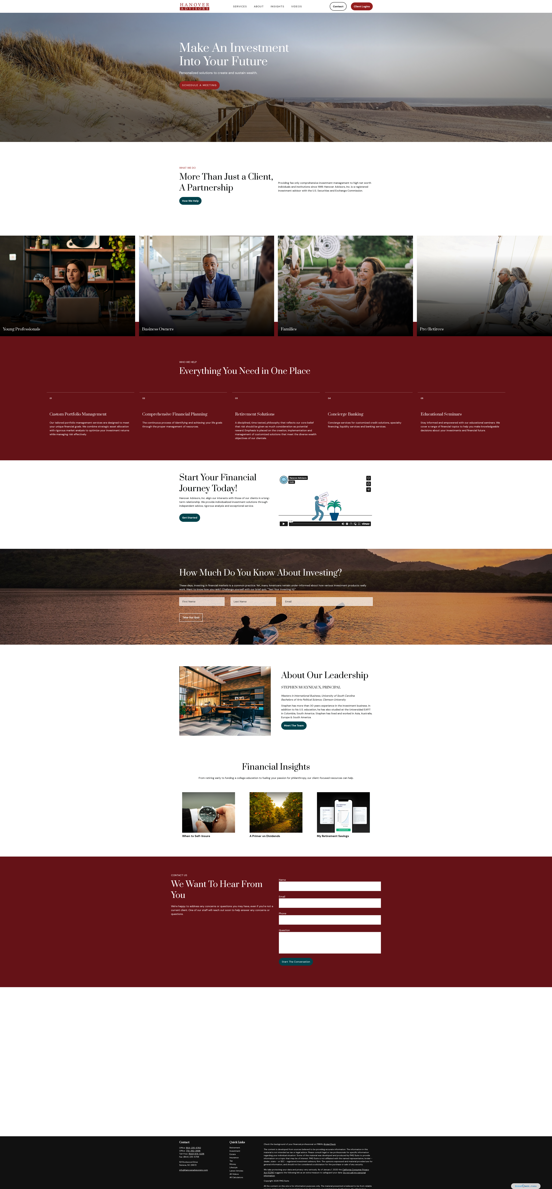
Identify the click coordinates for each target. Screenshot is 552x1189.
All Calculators (236, 1177)
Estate (233, 1154)
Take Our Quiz (191, 617)
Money (233, 1164)
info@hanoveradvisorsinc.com (193, 1170)
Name (282, 880)
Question (284, 930)
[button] (240, 6)
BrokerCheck (330, 1144)
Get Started (189, 517)
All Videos (234, 1174)
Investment (235, 1151)
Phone (282, 913)
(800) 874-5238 (196, 1154)
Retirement (235, 1147)
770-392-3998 (193, 1150)
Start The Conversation (296, 961)
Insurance (234, 1157)
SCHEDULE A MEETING (199, 85)
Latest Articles (236, 1170)
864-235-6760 (193, 1147)
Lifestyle (233, 1167)
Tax (231, 1161)
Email (282, 896)
